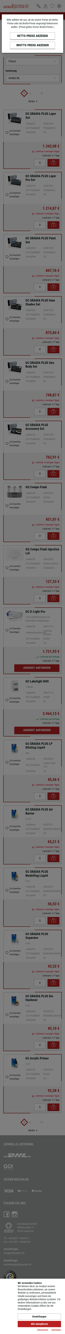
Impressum (56, 1329)
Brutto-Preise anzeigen (32, 45)
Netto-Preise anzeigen (32, 36)
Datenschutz (42, 1329)
